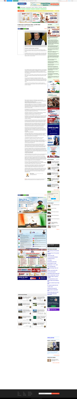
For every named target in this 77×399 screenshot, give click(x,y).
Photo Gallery (40, 7)
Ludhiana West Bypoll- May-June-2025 (52, 268)
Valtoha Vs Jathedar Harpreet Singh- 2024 (53, 283)
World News (36, 7)
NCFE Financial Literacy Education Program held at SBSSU (52, 59)
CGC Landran (49, 260)
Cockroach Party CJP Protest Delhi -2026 (53, 251)
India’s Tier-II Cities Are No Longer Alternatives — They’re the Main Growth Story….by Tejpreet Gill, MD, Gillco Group (41, 317)
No (54, 196)
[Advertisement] (21, 43)
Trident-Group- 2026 (50, 255)
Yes (49, 196)
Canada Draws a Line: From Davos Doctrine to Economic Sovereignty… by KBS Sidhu (26, 304)
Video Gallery (44, 7)
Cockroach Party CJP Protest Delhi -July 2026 (53, 253)
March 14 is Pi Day (53, 208)
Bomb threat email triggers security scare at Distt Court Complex (53, 64)
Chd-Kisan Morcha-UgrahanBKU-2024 (52, 290)
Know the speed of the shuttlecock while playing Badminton (54, 223)
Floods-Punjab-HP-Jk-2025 (51, 263)
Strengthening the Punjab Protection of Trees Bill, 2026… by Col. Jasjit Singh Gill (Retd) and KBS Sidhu (27, 310)
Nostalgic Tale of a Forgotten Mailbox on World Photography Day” (55, 226)
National (33, 7)
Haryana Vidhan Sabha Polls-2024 (52, 292)
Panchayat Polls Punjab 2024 (52, 288)
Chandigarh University (51, 258)
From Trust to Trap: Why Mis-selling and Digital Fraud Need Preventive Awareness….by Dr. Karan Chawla (41, 297)
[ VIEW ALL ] (57, 229)
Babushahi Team (19, 395)
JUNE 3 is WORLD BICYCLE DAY (55, 204)
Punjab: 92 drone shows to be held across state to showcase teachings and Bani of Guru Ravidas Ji (53, 49)
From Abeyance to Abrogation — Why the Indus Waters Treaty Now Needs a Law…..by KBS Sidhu (41, 304)
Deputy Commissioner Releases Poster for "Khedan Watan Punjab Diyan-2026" (53, 54)
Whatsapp (24, 28)
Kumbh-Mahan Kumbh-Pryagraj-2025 (53, 273)
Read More (53, 306)
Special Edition (50, 337)
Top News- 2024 (50, 286)
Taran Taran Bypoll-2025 (51, 266)
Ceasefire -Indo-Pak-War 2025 (52, 270)
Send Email (27, 28)
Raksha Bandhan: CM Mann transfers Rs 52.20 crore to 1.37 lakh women (53, 51)
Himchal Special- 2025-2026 (51, 261)
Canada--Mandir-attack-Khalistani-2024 (53, 281)
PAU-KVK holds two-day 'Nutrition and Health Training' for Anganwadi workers (53, 66)
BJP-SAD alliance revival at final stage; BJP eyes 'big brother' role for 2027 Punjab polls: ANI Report (53, 74)
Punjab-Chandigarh (22, 7)
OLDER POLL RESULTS (56, 200)
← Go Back (45, 28)
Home (18, 7)
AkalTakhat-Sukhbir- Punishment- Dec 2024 (52, 277)
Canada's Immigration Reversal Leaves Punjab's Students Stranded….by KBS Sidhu (41, 323)
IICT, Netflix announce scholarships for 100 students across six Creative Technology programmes (53, 77)
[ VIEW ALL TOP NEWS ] (56, 79)
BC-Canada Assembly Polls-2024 (52, 285)
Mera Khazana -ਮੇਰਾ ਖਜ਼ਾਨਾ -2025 (52, 264)
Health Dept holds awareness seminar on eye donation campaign (53, 71)
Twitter (21, 28)
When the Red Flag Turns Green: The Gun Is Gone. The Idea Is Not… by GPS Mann (27, 317)
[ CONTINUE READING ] (56, 355)
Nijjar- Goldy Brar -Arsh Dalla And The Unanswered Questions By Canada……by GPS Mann (27, 297)
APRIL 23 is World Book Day (55, 215)
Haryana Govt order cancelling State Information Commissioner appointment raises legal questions (53, 62)
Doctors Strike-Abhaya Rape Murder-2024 (52, 294)
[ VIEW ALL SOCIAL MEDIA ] (56, 362)
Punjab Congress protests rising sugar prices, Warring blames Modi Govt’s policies (26, 10)
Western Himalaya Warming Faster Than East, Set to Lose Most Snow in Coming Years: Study (41, 310)
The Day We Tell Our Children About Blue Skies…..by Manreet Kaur (27, 323)
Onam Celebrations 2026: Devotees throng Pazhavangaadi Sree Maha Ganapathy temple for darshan (53, 69)
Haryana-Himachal (28, 7)
